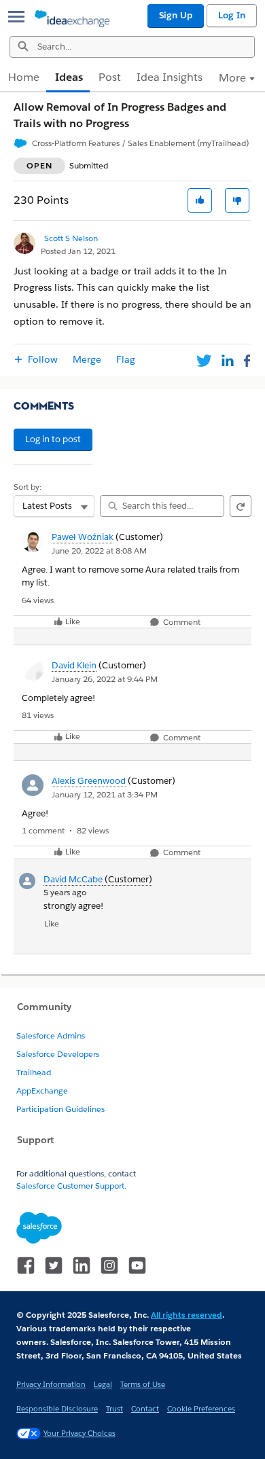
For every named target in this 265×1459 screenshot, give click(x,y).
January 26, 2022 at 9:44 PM (105, 679)
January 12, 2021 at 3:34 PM (105, 794)
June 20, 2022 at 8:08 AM (99, 550)
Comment (180, 622)
